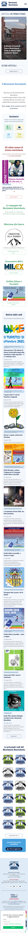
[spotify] (14, 885)
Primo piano (7, 20)
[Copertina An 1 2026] (14, 160)
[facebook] (8, 885)
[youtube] (20, 885)
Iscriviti (13, 927)
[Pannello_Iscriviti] (8, 133)
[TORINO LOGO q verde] (20, 818)
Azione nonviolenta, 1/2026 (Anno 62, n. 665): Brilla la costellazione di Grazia (12, 188)
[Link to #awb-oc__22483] (25, 4)
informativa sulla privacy (15, 924)
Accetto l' (12, 924)
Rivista (9, 184)
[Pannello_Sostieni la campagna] (19, 133)
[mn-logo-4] (4, 1)
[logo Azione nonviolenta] (14, 892)
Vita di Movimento (14, 20)
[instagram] (11, 885)
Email (4, 919)
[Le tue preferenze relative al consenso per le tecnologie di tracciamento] (25, 931)
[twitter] (17, 885)
